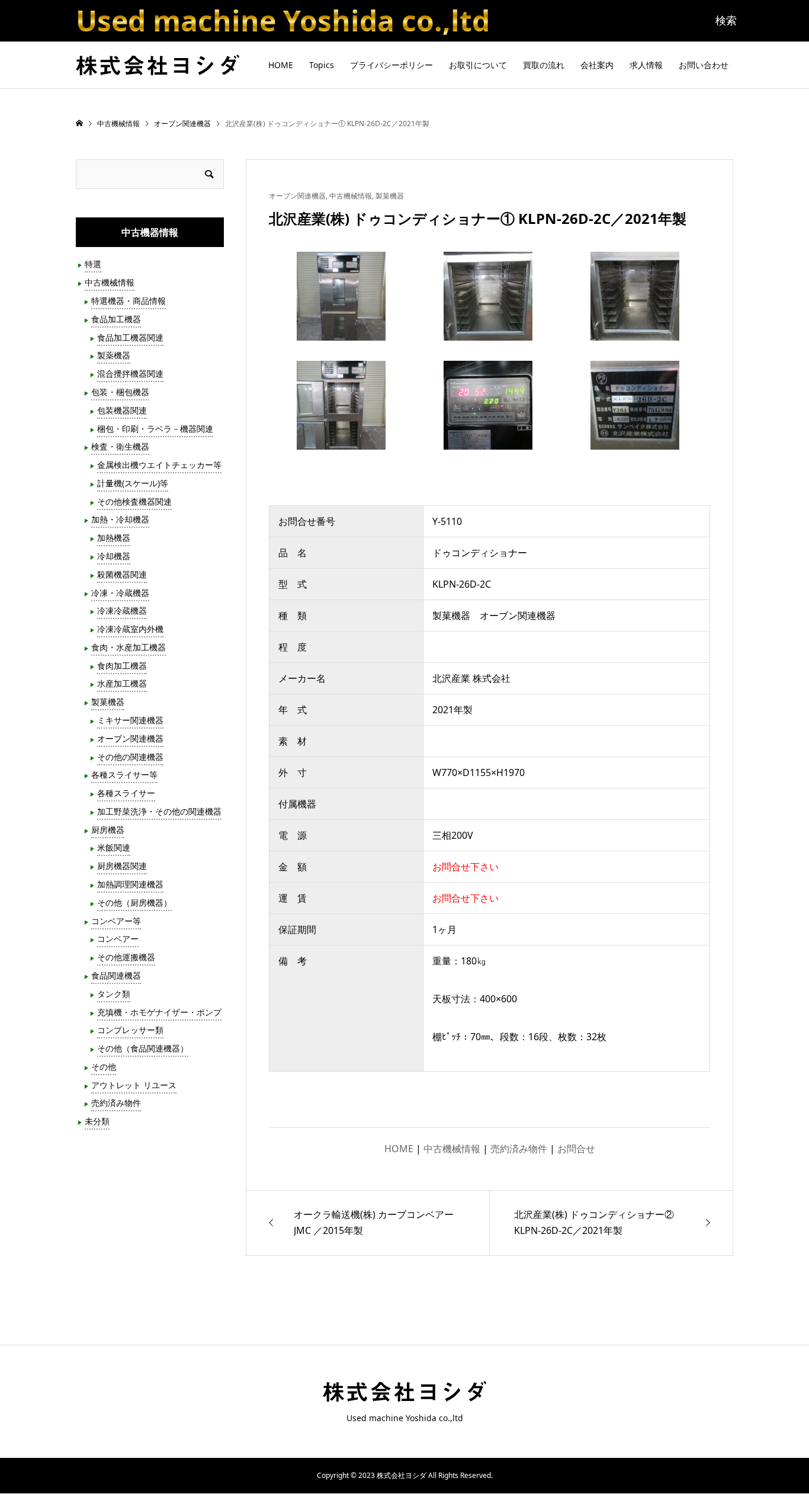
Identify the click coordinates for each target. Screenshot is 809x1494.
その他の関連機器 (130, 756)
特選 (93, 264)
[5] (488, 437)
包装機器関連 (122, 410)
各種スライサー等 (124, 774)
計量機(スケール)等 (132, 483)
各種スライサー (126, 793)
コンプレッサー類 (130, 1029)
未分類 (97, 1121)
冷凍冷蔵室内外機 (130, 628)
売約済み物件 (518, 1148)
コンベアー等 (116, 920)
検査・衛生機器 (120, 446)
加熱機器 (113, 537)
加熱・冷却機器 (120, 519)
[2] (488, 328)
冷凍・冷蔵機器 (120, 592)
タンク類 (113, 993)
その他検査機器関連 (134, 501)
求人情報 (646, 64)
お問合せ (576, 1148)
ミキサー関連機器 (130, 720)
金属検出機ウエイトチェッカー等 (159, 464)
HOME (280, 64)
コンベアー (118, 938)
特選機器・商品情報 (128, 300)
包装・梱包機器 (120, 391)
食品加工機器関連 (130, 337)
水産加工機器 (122, 683)
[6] (634, 437)
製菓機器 (389, 196)
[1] (341, 328)
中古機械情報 (350, 196)
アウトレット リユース (133, 1085)
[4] (341, 437)
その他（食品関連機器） (142, 1048)
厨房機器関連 (122, 865)
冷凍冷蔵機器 (122, 610)
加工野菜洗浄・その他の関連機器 (159, 811)
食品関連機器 (116, 975)
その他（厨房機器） (134, 902)
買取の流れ (543, 64)
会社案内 (597, 64)
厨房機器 (107, 829)
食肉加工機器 (122, 665)
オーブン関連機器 (297, 196)
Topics (321, 64)
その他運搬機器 (126, 957)
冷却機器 (113, 556)
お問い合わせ (703, 64)
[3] (634, 328)
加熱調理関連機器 (130, 884)
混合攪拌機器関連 (130, 373)
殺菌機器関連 (122, 574)
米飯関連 (113, 847)
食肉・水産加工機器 (128, 647)
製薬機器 (113, 355)
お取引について (478, 64)
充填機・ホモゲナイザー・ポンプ (159, 1012)
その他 (103, 1066)
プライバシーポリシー (391, 64)
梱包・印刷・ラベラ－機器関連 (155, 428)
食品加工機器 (116, 319)
